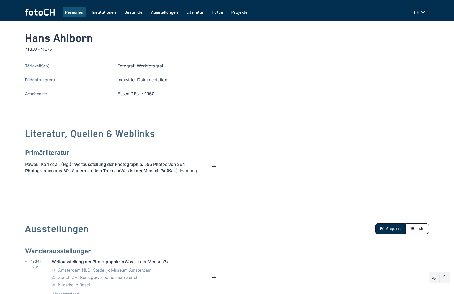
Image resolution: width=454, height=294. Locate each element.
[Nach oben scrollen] (445, 277)
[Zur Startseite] (40, 12)
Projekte (239, 12)
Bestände (134, 12)
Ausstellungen (164, 12)
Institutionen (104, 12)
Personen (74, 12)
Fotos (217, 12)
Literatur (195, 12)
